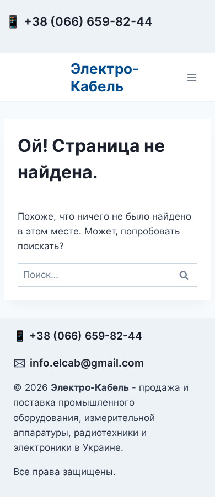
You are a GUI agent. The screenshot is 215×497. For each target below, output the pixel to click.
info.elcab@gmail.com (87, 362)
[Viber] (177, 31)
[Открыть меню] (191, 77)
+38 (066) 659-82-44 (91, 21)
